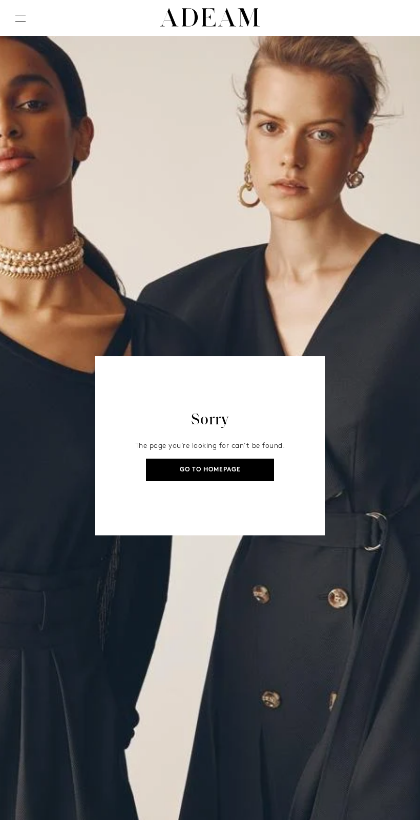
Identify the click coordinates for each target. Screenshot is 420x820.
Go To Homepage (210, 470)
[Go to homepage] (210, 18)
